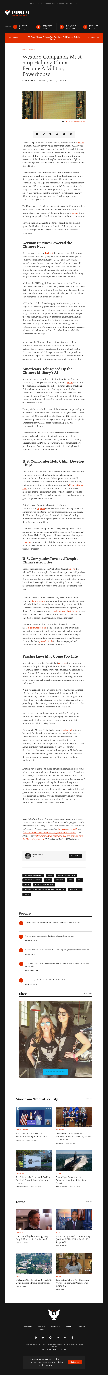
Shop (23, 994)
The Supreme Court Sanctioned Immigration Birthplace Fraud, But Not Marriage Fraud (74, 1136)
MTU (70, 880)
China (50, 875)
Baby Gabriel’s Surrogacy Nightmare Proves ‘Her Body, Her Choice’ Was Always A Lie (72, 1283)
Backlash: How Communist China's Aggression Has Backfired (49, 832)
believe (75, 213)
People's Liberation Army (44, 885)
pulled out (67, 730)
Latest (20, 1202)
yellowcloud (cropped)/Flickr (75, 121)
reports (71, 569)
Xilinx (27, 894)
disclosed (49, 253)
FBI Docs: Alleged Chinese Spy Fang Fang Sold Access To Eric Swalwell (32, 1238)
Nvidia (27, 885)
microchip (59, 880)
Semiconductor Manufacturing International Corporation (44, 889)
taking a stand (38, 601)
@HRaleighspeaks (40, 857)
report (81, 142)
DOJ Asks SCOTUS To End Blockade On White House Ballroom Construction (34, 1281)
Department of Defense (32, 880)
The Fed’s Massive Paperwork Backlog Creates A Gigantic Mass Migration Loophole (33, 1180)
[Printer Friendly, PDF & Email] (71, 134)
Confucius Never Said (67, 829)
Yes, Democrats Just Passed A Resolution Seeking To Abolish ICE (32, 1135)
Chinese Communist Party (66, 875)
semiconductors (75, 889)
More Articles (75, 856)
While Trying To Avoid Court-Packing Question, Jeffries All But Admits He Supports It (73, 1239)
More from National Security (37, 1099)
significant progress (37, 627)
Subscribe (75, 1362)
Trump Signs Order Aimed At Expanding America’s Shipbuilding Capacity (72, 1180)
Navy (79, 880)
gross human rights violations (64, 611)
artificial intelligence (33, 875)
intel (48, 880)
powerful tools (46, 641)
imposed (41, 508)
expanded (26, 542)
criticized (62, 663)
